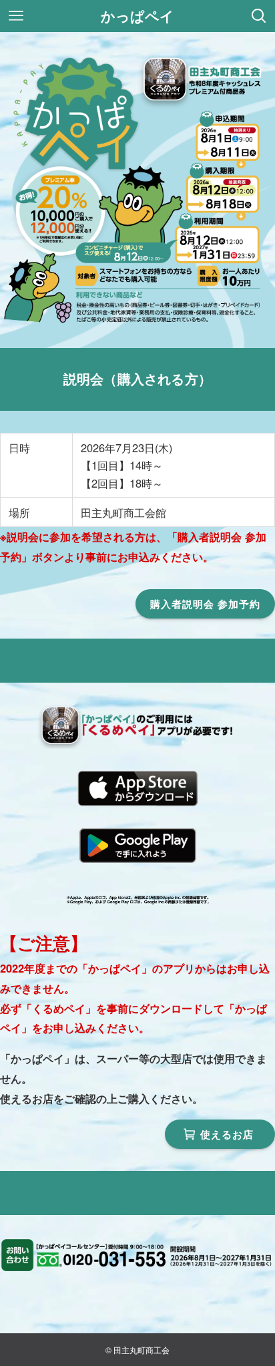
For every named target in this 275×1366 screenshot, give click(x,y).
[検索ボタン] (259, 16)
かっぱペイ (137, 16)
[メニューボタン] (16, 16)
